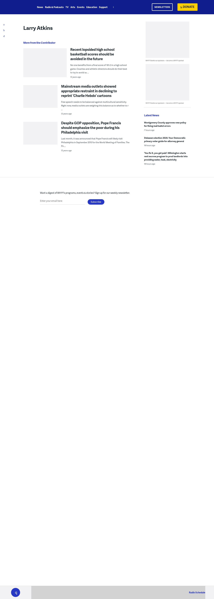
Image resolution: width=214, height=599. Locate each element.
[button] (15, 592)
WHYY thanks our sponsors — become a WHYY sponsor (165, 60)
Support (103, 7)
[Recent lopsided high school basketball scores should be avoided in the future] (45, 70)
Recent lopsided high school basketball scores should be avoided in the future (92, 54)
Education (91, 7)
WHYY (19, 7)
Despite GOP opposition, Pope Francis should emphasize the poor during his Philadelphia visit (91, 127)
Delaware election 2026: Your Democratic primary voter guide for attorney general (164, 139)
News (40, 7)
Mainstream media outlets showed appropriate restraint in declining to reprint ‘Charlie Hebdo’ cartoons (89, 91)
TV (67, 7)
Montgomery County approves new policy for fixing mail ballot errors (165, 124)
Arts (72, 7)
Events (80, 7)
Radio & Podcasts (54, 7)
